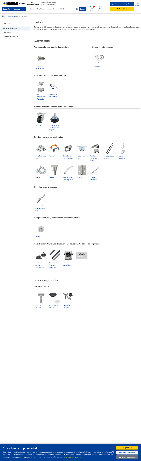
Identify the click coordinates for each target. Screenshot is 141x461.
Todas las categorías (10, 28)
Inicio (3, 16)
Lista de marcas (13, 16)
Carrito (92, 10)
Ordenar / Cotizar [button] (123, 9)
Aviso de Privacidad (74, 457)
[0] (91, 8)
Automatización (9, 32)
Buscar (82, 9)
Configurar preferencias (127, 452)
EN (138, 3)
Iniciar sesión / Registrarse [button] (123, 4)
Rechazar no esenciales (127, 457)
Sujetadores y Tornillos (11, 36)
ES (138, 5)
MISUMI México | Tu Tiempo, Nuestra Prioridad (17, 3)
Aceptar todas (127, 448)
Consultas (101, 10)
